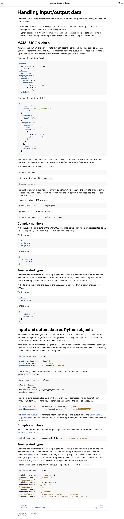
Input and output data (31, 415)
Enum (30, 454)
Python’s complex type (27, 432)
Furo (26, 516)
